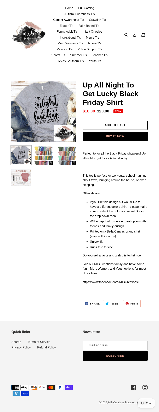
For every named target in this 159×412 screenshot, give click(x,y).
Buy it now (115, 136)
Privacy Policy (21, 347)
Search (16, 342)
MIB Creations (116, 402)
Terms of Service (38, 342)
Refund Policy (46, 347)
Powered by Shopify (136, 402)
